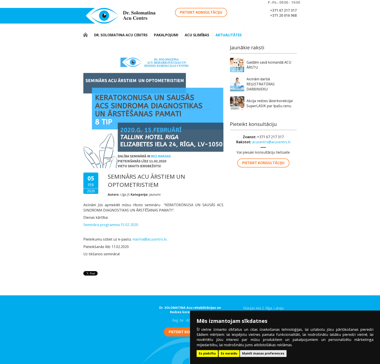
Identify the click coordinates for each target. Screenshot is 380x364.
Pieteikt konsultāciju (201, 12)
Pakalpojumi (166, 35)
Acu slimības (197, 35)
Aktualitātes (229, 35)
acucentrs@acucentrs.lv (271, 142)
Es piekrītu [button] (207, 353)
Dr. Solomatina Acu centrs (121, 35)
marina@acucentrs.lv (149, 239)
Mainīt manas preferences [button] (263, 353)
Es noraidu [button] (229, 353)
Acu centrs (85, 35)
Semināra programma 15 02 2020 (110, 224)
